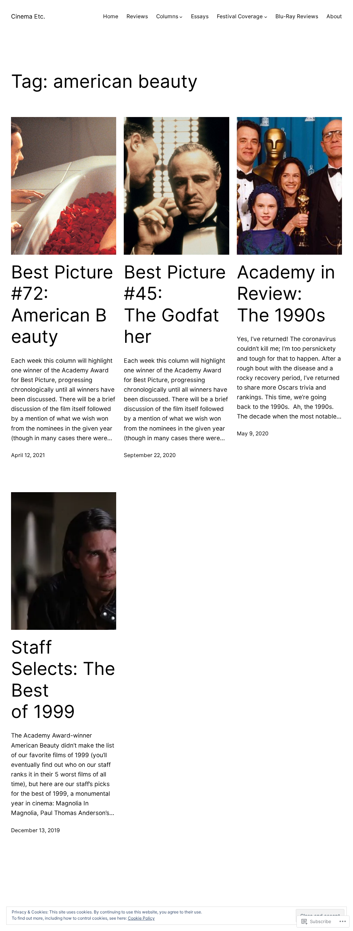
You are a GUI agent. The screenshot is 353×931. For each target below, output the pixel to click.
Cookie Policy (141, 918)
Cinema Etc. (28, 16)
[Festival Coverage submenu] (265, 16)
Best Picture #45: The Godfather (175, 304)
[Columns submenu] (180, 16)
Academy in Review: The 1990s (286, 294)
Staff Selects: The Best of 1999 (63, 679)
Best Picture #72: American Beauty (62, 304)
